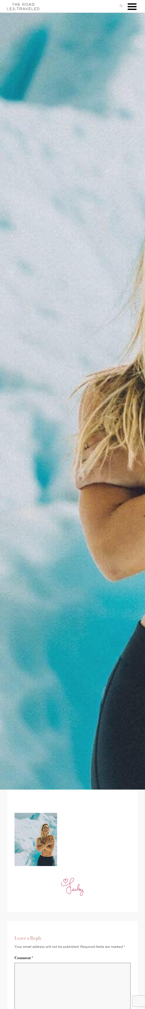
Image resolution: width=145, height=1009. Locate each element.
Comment (24, 957)
